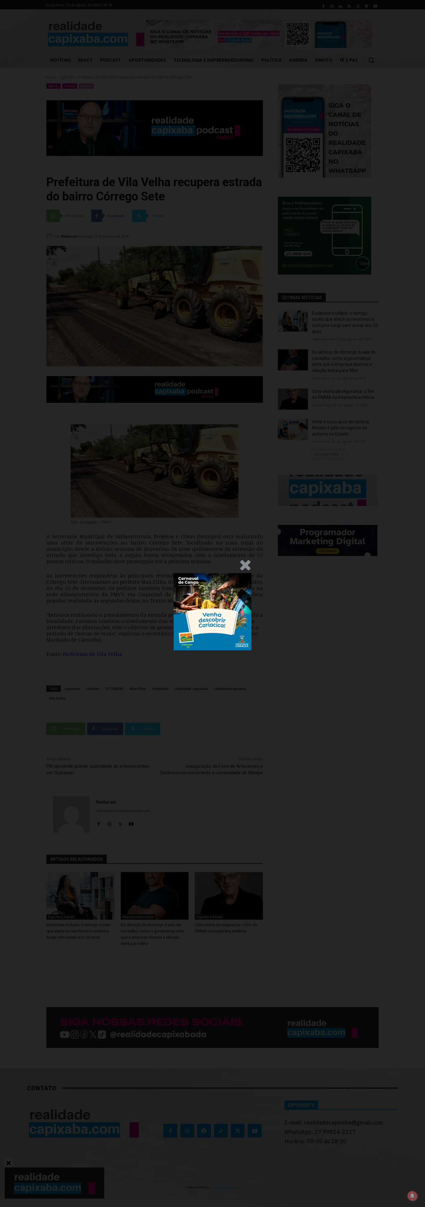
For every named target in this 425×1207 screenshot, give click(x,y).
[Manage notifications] (412, 1196)
